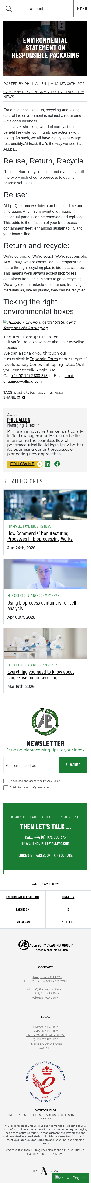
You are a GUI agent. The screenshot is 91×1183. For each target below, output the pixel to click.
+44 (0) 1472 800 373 (29, 376)
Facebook (23, 909)
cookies (45, 1048)
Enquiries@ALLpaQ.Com (47, 981)
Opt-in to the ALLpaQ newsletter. (30, 787)
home (10, 1115)
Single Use (45, 370)
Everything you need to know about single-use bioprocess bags (40, 674)
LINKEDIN (25, 855)
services (74, 1115)
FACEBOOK (43, 855)
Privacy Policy (51, 780)
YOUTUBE (66, 855)
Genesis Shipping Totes (52, 364)
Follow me (22, 464)
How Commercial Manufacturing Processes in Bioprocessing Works (40, 535)
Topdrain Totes (44, 359)
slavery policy (45, 1031)
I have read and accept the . (35, 780)
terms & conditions (45, 1043)
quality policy (45, 1039)
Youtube (68, 922)
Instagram (23, 922)
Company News (19, 92)
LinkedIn (68, 897)
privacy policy (45, 1026)
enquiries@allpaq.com (50, 843)
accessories (54, 1115)
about (23, 1115)
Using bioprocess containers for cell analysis (41, 605)
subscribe (73, 765)
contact (45, 1118)
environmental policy (45, 1035)
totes (37, 1115)
